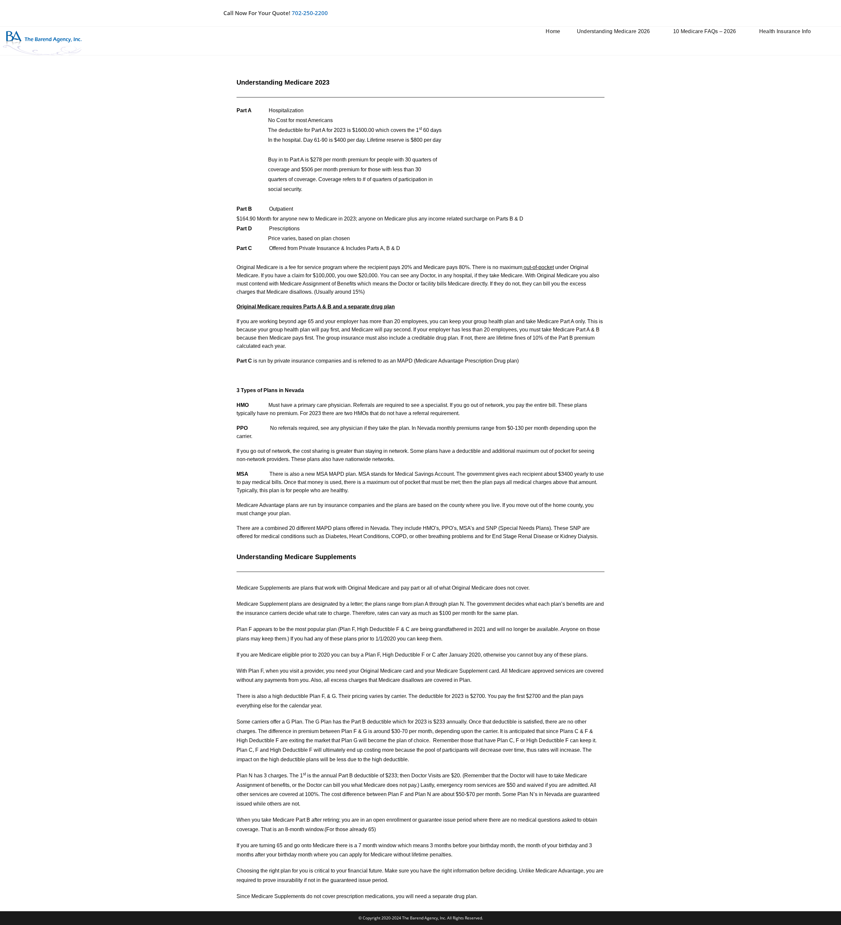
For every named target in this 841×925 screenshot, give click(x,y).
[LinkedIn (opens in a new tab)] (592, 13)
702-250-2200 (310, 13)
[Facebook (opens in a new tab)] (578, 13)
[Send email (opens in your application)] (615, 13)
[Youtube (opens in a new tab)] (605, 13)
